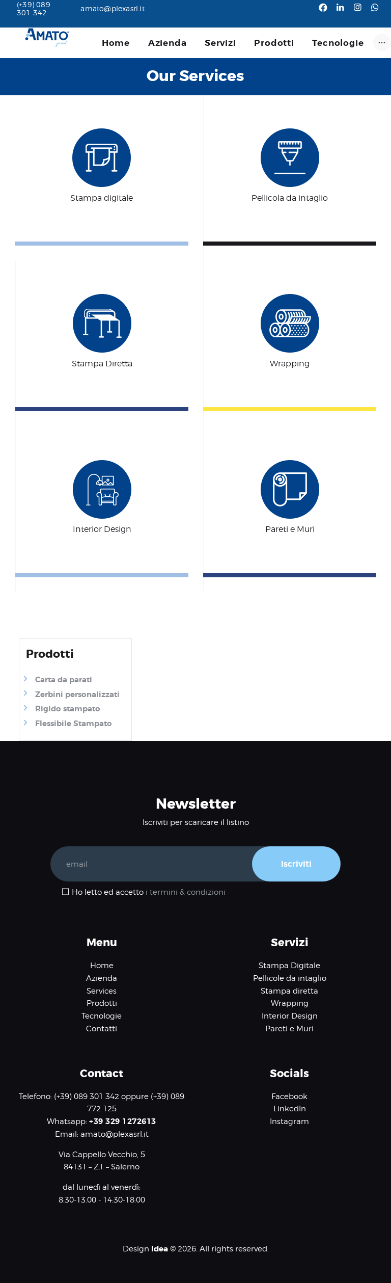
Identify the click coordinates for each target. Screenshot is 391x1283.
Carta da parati (63, 680)
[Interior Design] (102, 466)
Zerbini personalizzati (77, 694)
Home (102, 965)
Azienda (101, 978)
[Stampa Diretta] (102, 300)
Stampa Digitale (289, 965)
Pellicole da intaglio (289, 978)
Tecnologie (101, 1016)
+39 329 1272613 (122, 1121)
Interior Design (290, 1016)
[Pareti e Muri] (290, 466)
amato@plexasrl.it (114, 1134)
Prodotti (102, 1003)
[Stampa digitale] (101, 135)
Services (102, 991)
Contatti (101, 1028)
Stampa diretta (289, 991)
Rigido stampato (67, 709)
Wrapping (290, 1003)
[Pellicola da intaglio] (290, 135)
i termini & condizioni (186, 892)
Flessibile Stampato (73, 723)
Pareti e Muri (289, 1028)
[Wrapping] (290, 300)
